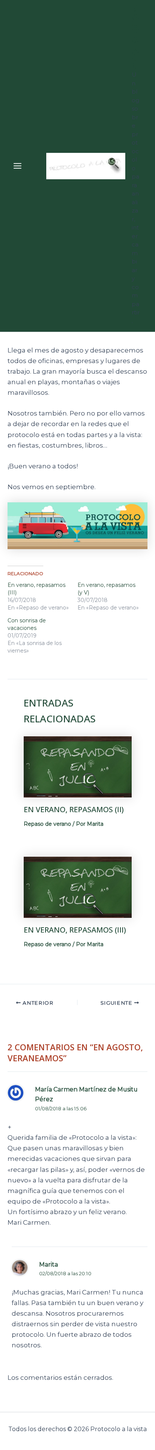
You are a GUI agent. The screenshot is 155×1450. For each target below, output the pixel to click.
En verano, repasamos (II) (74, 809)
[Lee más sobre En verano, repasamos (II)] (78, 766)
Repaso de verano (47, 823)
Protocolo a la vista (135, 38)
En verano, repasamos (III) (75, 930)
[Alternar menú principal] (17, 166)
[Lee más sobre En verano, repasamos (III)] (78, 886)
